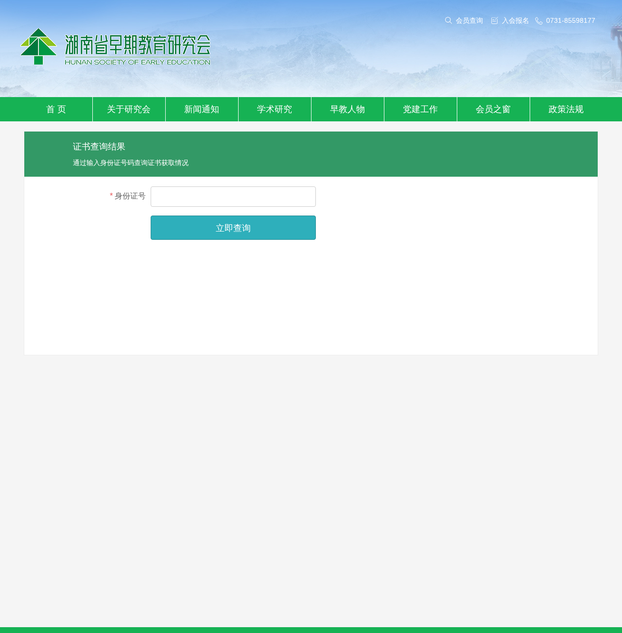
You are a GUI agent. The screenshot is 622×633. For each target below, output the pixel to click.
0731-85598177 (570, 20)
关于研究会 (129, 109)
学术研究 (274, 109)
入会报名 (515, 20)
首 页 (56, 109)
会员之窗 (493, 109)
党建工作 (420, 109)
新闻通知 (201, 109)
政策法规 (566, 109)
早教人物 (347, 109)
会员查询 (469, 20)
